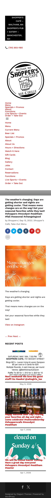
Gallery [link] (8, 162)
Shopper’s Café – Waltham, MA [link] (15, 21)
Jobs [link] (7, 165)
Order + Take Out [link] (14, 115)
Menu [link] (8, 105)
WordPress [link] (10, 497)
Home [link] (8, 103)
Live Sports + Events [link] (15, 113)
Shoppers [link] (13, 220)
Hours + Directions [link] (14, 147)
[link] (7, 231)
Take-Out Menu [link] (19, 224)
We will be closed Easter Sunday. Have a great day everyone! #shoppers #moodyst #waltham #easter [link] (24, 464)
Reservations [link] (11, 172)
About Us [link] (10, 144)
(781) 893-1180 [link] (15, 47)
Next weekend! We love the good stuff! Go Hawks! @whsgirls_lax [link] (24, 377)
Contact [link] (9, 169)
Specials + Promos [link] (14, 107)
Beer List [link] (9, 133)
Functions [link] (10, 111)
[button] (25, 119)
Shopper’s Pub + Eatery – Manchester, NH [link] (15, 33)
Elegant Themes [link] (24, 494)
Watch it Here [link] (12, 151)
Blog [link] (7, 158)
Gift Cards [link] (10, 155)
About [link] (8, 109)
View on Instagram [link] (14, 324)
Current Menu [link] (12, 129)
